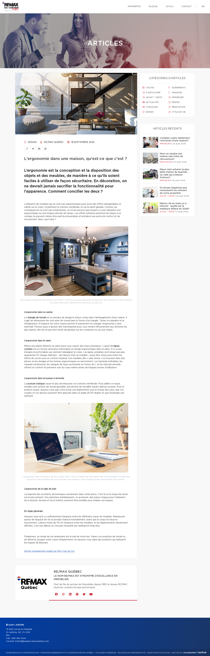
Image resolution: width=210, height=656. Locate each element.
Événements (178, 88)
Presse (175, 102)
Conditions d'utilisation (158, 653)
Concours (151, 107)
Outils (169, 7)
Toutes (149, 88)
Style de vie (178, 112)
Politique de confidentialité (131, 653)
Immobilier (177, 97)
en (203, 7)
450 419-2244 (18, 638)
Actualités (152, 102)
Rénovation (178, 107)
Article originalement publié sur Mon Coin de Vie (49, 551)
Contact (187, 7)
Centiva (201, 652)
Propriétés (134, 7)
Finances (176, 93)
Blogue (153, 7)
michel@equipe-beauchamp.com (32, 641)
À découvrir (152, 93)
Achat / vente (153, 97)
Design (31, 142)
